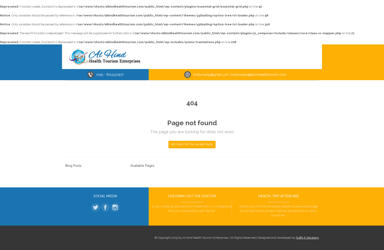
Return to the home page (192, 144)
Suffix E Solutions (307, 237)
